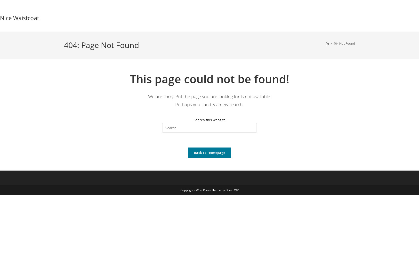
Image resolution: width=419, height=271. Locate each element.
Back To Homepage (209, 152)
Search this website (210, 120)
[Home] (327, 43)
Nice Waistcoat (19, 18)
